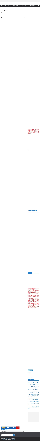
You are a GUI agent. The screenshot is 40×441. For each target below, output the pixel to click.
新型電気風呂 (32, 396)
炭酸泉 (31, 401)
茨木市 (36, 403)
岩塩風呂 (35, 395)
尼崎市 (32, 395)
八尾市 (34, 394)
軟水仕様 (20, 5)
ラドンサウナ (32, 391)
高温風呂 (29, 408)
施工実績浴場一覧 (32, 5)
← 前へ (2, 17)
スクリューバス (37, 386)
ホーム (28, 5)
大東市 (37, 394)
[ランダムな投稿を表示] (38, 6)
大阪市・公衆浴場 (3, 5)
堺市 (35, 394)
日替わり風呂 (37, 396)
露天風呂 (35, 407)
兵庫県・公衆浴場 (15, 5)
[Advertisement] (33, 417)
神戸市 (34, 403)
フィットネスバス (32, 387)
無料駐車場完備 (24, 5)
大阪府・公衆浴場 (10, 5)
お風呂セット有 (31, 382)
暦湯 (29, 398)
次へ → (26, 17)
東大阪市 (35, 398)
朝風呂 (32, 398)
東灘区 (38, 398)
